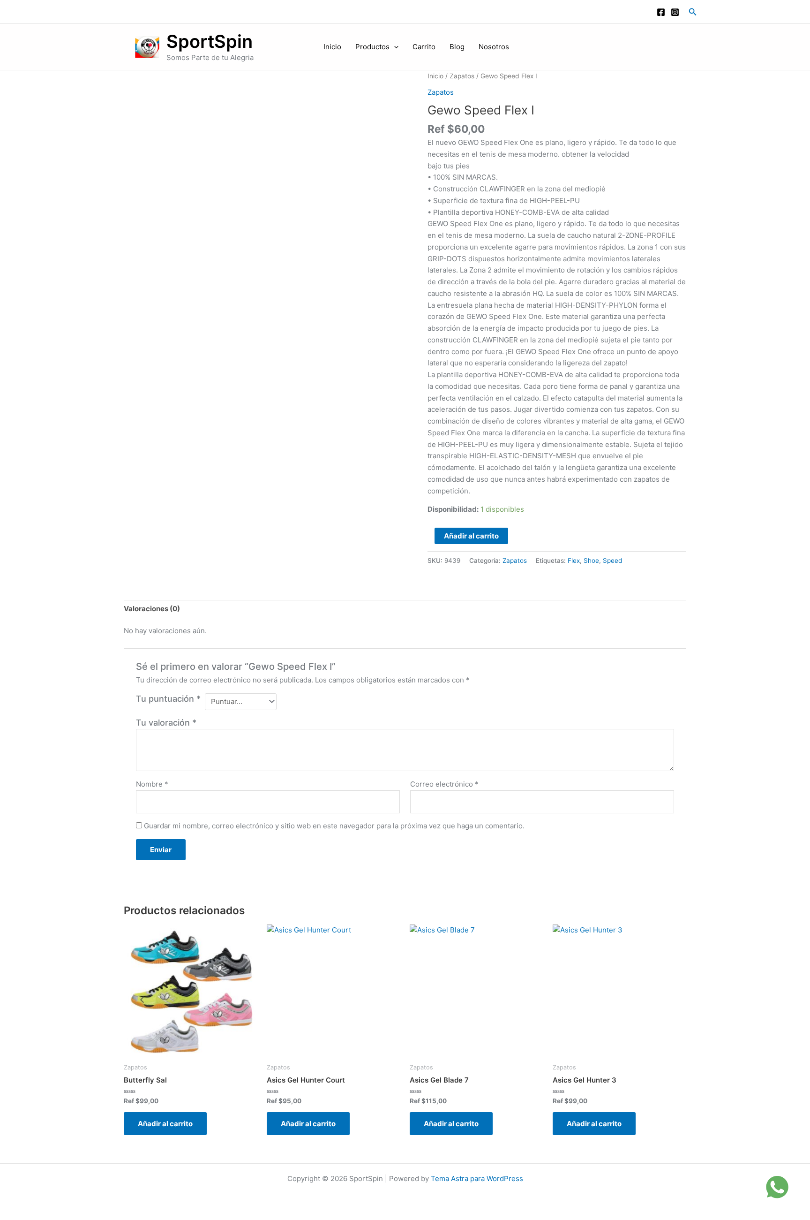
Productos (372, 47)
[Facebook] (661, 12)
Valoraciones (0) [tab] (152, 608)
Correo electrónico (444, 784)
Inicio (332, 47)
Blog (457, 47)
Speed (612, 560)
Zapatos (462, 76)
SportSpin (209, 41)
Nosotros (494, 47)
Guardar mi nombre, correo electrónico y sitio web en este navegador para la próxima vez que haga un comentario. (334, 825)
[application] (394, 47)
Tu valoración (166, 722)
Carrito (423, 47)
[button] (693, 12)
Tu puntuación (168, 699)
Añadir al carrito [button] (165, 1123)
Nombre (152, 784)
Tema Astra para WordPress (477, 1178)
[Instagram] (675, 12)
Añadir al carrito (471, 535)
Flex (574, 560)
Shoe (591, 560)
